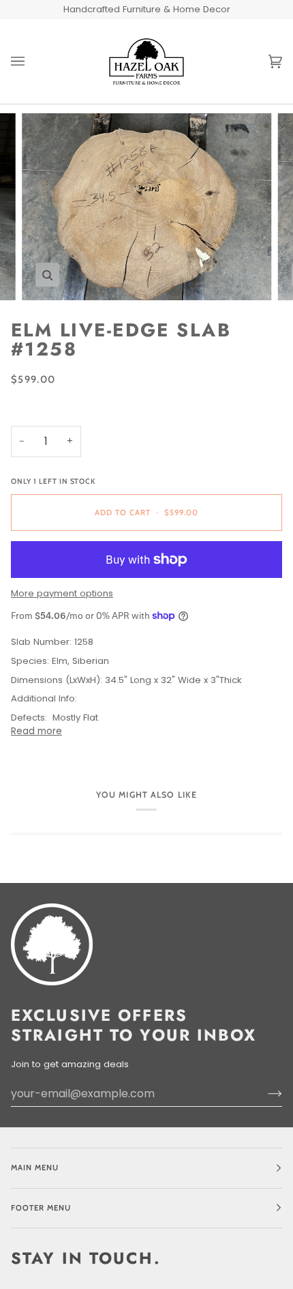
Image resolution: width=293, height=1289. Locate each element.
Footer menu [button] (41, 1208)
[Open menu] (31, 61)
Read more (36, 731)
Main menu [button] (35, 1167)
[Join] (264, 1094)
